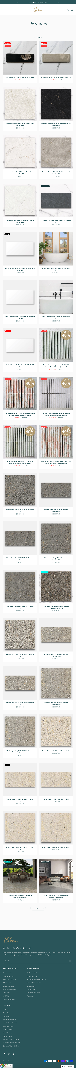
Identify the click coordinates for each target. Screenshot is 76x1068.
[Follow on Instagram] (9, 1054)
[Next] (58, 2)
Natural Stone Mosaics (10, 989)
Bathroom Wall (32, 973)
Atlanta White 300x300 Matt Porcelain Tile (56, 751)
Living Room (31, 986)
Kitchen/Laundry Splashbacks (36, 979)
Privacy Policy (7, 1036)
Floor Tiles (6, 993)
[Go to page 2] (43, 908)
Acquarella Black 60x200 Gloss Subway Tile (19, 77)
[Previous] (17, 2)
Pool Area (30, 996)
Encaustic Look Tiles (9, 979)
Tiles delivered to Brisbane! (11, 1043)
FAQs (4, 1009)
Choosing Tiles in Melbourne (12, 1046)
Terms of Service (8, 1029)
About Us (6, 1013)
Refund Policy (7, 1033)
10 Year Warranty (8, 1026)
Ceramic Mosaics (8, 986)
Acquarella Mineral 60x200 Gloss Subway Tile (56, 77)
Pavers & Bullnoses (9, 999)
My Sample (68, 1066)
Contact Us (6, 1016)
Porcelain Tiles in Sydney (11, 1039)
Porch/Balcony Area (33, 993)
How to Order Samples (10, 1023)
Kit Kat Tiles (7, 983)
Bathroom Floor (32, 976)
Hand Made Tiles (8, 976)
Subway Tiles (7, 973)
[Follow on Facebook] (4, 1054)
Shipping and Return (9, 1019)
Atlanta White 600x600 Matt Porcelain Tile (56, 847)
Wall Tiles (6, 996)
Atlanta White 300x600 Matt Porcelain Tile (56, 799)
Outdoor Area (31, 989)
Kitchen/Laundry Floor (34, 983)
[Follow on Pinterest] (13, 1054)
